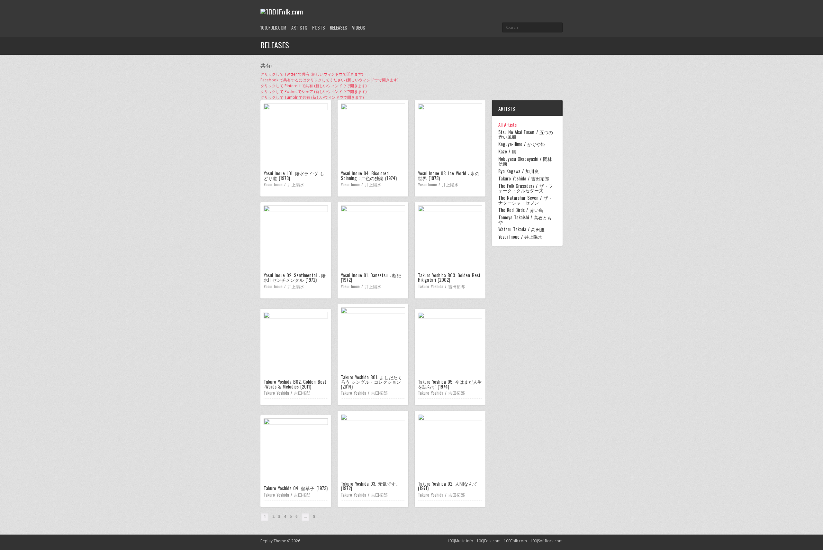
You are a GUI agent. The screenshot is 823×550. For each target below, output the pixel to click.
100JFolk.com (273, 27)
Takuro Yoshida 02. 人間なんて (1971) (447, 485)
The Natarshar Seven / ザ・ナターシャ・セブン (525, 200)
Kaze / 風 (507, 151)
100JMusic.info (460, 541)
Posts (318, 27)
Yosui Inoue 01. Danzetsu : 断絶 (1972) (371, 277)
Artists (299, 27)
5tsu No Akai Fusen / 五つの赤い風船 (525, 134)
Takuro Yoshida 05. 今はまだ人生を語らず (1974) (450, 384)
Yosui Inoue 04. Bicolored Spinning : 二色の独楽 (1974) (369, 175)
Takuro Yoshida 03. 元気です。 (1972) (370, 485)
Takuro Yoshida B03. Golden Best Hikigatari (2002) (449, 277)
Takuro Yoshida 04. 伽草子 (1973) (296, 488)
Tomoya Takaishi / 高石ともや (525, 220)
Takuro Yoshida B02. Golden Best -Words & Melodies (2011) (295, 384)
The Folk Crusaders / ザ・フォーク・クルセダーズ (525, 188)
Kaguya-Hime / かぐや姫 (521, 144)
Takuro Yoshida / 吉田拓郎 (441, 286)
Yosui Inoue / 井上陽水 (284, 184)
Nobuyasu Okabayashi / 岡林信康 (525, 161)
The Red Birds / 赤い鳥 (520, 210)
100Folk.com (515, 541)
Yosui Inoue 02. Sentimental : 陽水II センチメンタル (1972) (295, 277)
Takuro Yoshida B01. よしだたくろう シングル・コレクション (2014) (371, 382)
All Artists (507, 125)
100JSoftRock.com (546, 541)
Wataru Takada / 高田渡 (521, 229)
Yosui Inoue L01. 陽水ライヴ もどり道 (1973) (294, 175)
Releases (338, 27)
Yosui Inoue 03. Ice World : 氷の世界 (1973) (448, 175)
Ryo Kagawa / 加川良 (518, 171)
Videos (358, 27)
